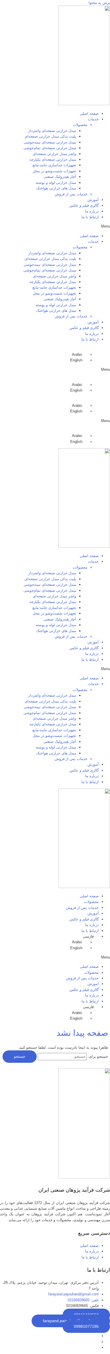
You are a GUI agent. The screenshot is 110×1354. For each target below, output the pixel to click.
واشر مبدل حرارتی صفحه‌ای (54, 154)
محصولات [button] (80, 125)
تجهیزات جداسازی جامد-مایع (54, 165)
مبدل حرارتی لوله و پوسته (56, 182)
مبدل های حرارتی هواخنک (56, 188)
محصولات (91, 902)
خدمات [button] (93, 119)
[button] (55, 226)
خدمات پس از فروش (71, 194)
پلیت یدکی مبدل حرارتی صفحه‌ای (50, 136)
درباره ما (92, 211)
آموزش (93, 200)
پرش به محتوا (99, 3)
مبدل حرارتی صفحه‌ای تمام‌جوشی (49, 148)
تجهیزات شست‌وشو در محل (54, 171)
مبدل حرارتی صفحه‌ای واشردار (52, 131)
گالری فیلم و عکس (84, 205)
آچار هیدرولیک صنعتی (59, 177)
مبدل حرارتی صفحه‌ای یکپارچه (52, 159)
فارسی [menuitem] (46, 1347)
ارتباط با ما (90, 217)
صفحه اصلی (89, 113)
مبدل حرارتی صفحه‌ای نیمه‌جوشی (50, 142)
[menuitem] (79, 354)
